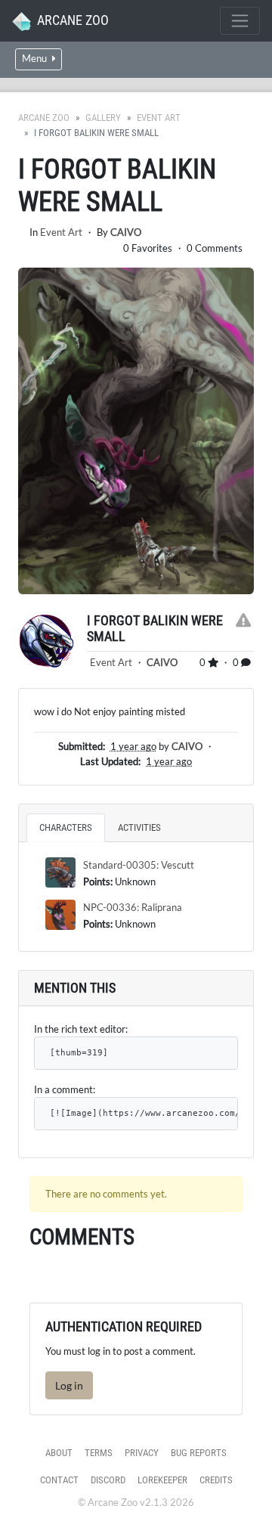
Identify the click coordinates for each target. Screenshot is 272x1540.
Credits (216, 1480)
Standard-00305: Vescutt (138, 865)
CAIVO (125, 232)
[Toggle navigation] (240, 21)
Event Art (159, 117)
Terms (99, 1452)
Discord (108, 1480)
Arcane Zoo (44, 117)
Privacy (142, 1452)
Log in (69, 1385)
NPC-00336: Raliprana (132, 907)
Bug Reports (199, 1452)
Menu (35, 58)
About (59, 1452)
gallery (103, 117)
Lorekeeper (162, 1480)
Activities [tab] (139, 827)
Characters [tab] (65, 827)
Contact (59, 1480)
